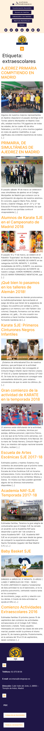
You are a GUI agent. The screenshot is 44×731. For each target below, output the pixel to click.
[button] (22, 49)
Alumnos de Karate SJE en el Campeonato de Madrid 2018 (22, 222)
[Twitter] (11, 30)
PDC (6, 705)
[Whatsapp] (27, 30)
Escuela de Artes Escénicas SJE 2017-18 (21, 454)
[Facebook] (5, 30)
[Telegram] (32, 30)
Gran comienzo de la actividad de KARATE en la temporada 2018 (20, 395)
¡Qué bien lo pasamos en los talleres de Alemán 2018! (20, 287)
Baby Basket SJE (16, 551)
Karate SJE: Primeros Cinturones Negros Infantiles (19, 330)
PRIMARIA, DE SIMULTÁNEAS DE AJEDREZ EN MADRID (20, 147)
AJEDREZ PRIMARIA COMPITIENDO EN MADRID (19, 73)
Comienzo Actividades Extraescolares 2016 (21, 609)
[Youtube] (22, 30)
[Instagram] (16, 30)
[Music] (38, 30)
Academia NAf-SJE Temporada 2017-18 (19, 492)
